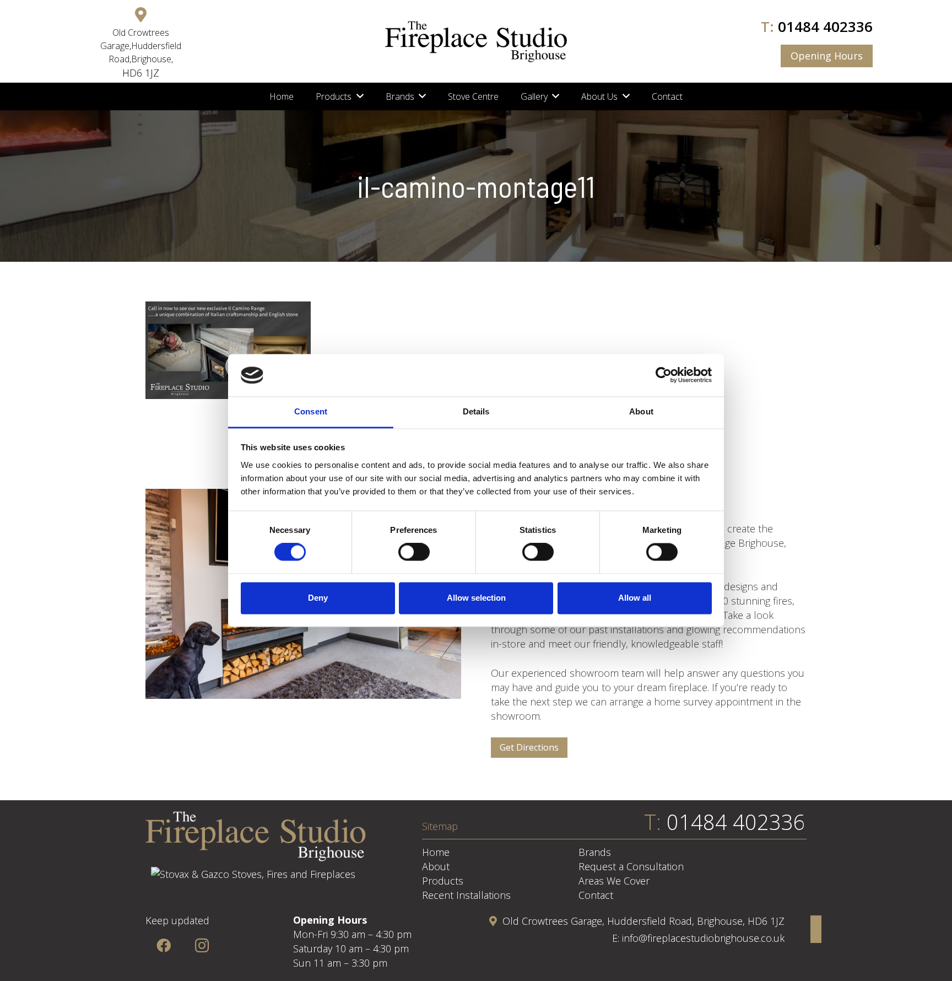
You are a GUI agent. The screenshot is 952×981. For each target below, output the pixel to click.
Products (442, 880)
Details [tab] (476, 411)
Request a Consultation (631, 866)
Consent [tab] (310, 411)
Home (436, 852)
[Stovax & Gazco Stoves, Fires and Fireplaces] (253, 874)
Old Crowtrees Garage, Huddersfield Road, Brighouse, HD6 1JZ (643, 921)
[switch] (414, 552)
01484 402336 (825, 26)
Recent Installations (466, 895)
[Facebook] (163, 945)
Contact (595, 895)
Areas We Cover (614, 880)
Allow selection (476, 597)
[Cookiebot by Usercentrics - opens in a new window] (663, 375)
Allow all (634, 597)
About (436, 866)
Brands (594, 852)
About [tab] (641, 411)
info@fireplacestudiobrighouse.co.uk (703, 938)
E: (617, 938)
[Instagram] (202, 945)
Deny (318, 597)
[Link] (476, 41)
